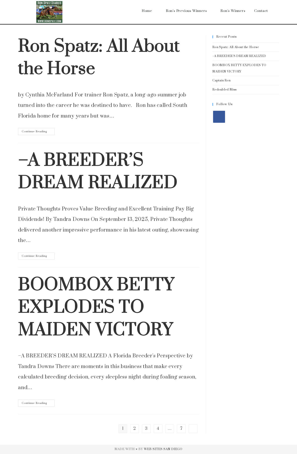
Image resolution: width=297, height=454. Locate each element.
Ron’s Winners (232, 11)
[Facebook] (219, 117)
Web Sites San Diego (163, 449)
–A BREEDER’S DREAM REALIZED (239, 56)
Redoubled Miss (224, 90)
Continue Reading (38, 130)
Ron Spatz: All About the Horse (235, 47)
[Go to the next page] (193, 428)
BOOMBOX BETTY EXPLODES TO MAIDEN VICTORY (96, 307)
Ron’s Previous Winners (186, 11)
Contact (261, 11)
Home (147, 11)
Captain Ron (221, 80)
